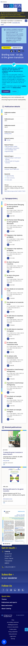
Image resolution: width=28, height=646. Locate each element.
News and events (7, 605)
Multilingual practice (13, 624)
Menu (19, 9)
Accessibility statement (13, 622)
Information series (7, 499)
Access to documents (12, 627)
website (19, 38)
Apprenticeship (10, 176)
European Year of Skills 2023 (12, 169)
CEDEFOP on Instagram (18, 590)
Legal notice (13, 636)
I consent (6, 91)
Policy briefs (6, 460)
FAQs (13, 620)
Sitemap (13, 638)
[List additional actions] (8, 6)
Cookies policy (12, 629)
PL (8, 379)
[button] (11, 51)
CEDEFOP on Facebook (3, 590)
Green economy (10, 178)
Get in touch (8, 547)
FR (8, 325)
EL (8, 244)
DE (8, 216)
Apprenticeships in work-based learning (13, 158)
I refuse (14, 91)
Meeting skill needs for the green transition (13, 490)
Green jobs (9, 180)
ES (8, 298)
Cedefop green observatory (12, 148)
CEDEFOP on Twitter (7, 590)
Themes (4, 599)
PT (8, 405)
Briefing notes (8, 133)
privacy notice (17, 87)
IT (8, 352)
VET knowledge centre (10, 149)
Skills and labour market (11, 146)
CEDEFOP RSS (22, 590)
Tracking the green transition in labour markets (13, 453)
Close (26, 21)
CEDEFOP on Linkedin (14, 590)
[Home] (4, 2)
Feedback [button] (26, 629)
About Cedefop (6, 608)
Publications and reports (9, 602)
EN (8, 271)
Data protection (13, 634)
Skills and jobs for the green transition (12, 161)
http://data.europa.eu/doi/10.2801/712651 (15, 191)
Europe (8, 140)
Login (16, 6)
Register (19, 6)
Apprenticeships (9, 151)
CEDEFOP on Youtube (11, 590)
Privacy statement (12, 631)
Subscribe (8, 40)
